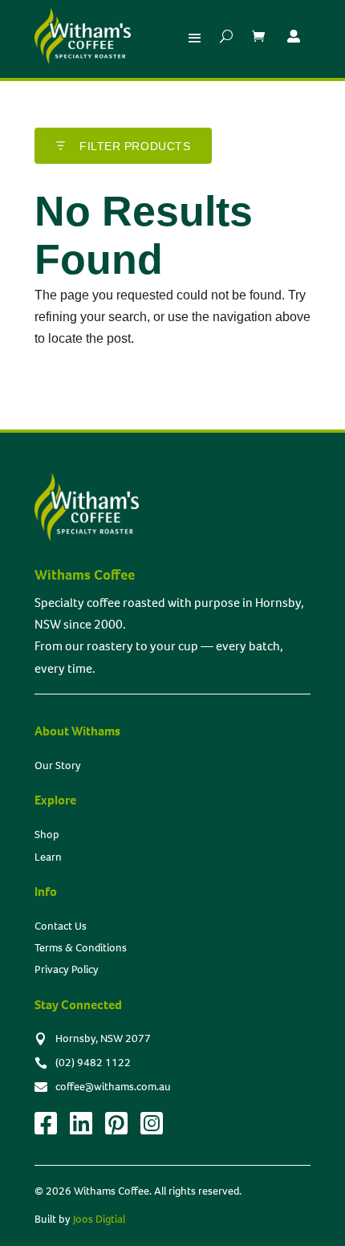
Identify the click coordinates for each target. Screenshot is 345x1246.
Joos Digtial (99, 1219)
